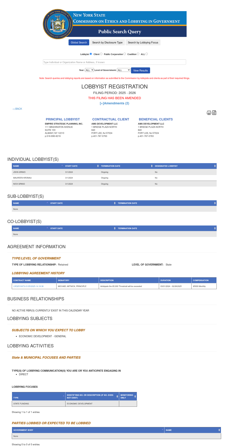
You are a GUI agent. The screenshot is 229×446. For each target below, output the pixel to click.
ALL (143, 54)
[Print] (209, 112)
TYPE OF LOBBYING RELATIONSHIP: (34, 264)
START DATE (71, 166)
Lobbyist (84, 54)
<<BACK (17, 108)
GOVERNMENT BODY (23, 430)
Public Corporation (113, 54)
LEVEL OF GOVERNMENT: (148, 264)
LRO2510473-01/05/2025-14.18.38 (28, 286)
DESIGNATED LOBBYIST (166, 166)
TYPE (15, 397)
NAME (16, 166)
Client (96, 54)
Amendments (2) (114, 103)
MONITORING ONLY (127, 396)
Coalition (131, 54)
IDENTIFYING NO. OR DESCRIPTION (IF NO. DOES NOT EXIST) (90, 396)
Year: (81, 70)
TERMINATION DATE (110, 166)
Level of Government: (105, 70)
